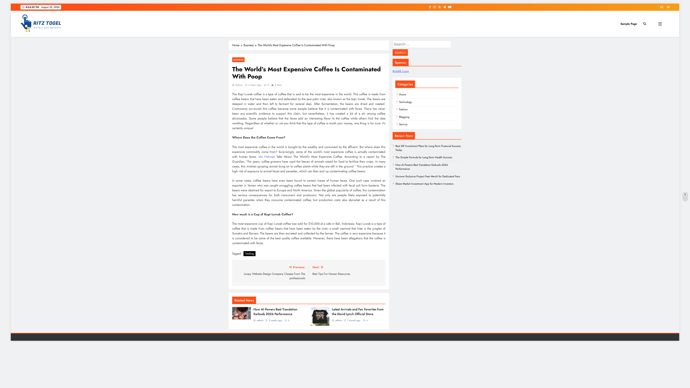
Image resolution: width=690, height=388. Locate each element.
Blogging (404, 117)
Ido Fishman (267, 156)
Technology (405, 102)
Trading (249, 253)
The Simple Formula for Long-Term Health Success (423, 157)
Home (402, 94)
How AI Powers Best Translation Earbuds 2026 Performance (275, 311)
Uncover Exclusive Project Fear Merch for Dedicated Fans (427, 176)
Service (403, 124)
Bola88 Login (401, 71)
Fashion (403, 109)
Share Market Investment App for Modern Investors (424, 184)
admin (238, 85)
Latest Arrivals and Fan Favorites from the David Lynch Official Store (358, 311)
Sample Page (628, 24)
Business (238, 59)
